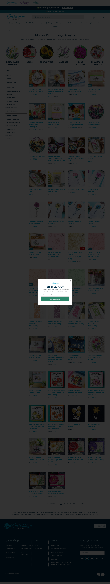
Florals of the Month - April (35, 356)
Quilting (48, 23)
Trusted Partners (58, 549)
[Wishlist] (99, 17)
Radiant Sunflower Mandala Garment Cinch (56, 91)
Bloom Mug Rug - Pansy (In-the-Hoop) (96, 459)
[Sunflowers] (47, 52)
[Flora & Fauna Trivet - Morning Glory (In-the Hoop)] (56, 145)
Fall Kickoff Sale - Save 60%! (55, 11)
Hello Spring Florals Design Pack (74, 357)
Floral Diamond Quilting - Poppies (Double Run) (36, 290)
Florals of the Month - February (36, 459)
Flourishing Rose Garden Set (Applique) (36, 125)
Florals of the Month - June (54, 124)
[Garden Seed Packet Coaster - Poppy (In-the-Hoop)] (56, 379)
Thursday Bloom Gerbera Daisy (36, 222)
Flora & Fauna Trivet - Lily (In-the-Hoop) (76, 158)
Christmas (60, 23)
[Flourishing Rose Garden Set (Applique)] (37, 111)
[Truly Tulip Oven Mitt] (37, 178)
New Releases (27, 545)
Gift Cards (10, 558)
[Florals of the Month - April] (37, 344)
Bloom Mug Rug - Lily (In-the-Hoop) (36, 492)
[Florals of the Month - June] (56, 111)
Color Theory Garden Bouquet (75, 392)
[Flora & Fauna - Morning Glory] (96, 111)
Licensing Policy (58, 552)
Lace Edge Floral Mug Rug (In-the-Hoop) (95, 357)
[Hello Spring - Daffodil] (96, 413)
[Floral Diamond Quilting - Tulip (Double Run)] (56, 241)
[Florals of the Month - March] (37, 379)
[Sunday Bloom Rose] (76, 178)
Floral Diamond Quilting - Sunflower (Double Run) (76, 256)
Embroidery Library (14, 573)
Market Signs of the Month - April (96, 289)
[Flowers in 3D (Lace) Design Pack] (76, 111)
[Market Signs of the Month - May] (56, 178)
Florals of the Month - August (74, 90)
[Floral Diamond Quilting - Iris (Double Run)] (76, 277)
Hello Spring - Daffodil (94, 425)
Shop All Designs (15, 23)
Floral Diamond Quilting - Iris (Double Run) (75, 290)
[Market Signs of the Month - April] (96, 277)
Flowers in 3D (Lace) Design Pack (75, 124)
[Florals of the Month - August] (76, 78)
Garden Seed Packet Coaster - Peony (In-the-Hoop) (96, 393)
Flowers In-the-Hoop (97, 63)
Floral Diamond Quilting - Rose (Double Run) (94, 255)
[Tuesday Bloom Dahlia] (76, 210)
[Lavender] (63, 52)
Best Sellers (30, 23)
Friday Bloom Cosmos (93, 191)
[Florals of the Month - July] (96, 78)
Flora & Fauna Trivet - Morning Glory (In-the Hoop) (56, 158)
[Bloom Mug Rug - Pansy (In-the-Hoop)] (96, 446)
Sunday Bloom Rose (76, 190)
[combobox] (58, 17)
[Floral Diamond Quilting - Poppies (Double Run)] (37, 277)
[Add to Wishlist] (44, 72)
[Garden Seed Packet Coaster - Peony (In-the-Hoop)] (96, 379)
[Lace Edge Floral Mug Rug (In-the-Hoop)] (96, 344)
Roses (29, 62)
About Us (55, 545)
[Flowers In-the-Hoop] (97, 52)
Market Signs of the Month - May (56, 191)
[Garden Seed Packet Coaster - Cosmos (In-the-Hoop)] (56, 413)
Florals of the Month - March (35, 392)
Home (7, 30)
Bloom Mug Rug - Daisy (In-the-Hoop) (56, 492)
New (41, 23)
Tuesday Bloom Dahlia (74, 222)
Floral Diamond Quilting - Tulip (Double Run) (55, 255)
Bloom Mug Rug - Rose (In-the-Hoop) (75, 459)
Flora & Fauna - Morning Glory (94, 124)
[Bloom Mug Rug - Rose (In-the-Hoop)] (76, 446)
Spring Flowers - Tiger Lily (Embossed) (36, 324)
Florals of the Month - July (94, 90)
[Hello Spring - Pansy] (76, 413)
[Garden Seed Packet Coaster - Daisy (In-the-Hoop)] (37, 413)
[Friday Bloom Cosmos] (96, 178)
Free (99, 23)
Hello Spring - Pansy (74, 425)
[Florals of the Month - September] (37, 78)
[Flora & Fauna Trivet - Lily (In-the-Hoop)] (76, 145)
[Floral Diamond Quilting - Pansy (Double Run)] (56, 277)
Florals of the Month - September (37, 90)
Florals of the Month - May (35, 253)
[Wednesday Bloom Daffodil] (56, 210)
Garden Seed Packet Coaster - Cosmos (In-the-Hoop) (56, 426)
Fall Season (72, 23)
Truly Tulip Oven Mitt (36, 191)
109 (74, 503)
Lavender (63, 62)
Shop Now (67, 8)
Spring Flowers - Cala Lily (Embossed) (95, 324)
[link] (50, 503)
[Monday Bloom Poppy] (96, 210)
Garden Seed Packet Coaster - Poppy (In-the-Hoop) (56, 393)
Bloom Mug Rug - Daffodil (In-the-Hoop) (55, 460)
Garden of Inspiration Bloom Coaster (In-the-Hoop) (56, 358)
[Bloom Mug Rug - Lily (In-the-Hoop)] (37, 480)
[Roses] (30, 52)
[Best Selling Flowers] (13, 52)
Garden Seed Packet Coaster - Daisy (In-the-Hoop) (37, 426)
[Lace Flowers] (80, 52)
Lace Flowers (80, 63)
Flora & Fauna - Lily (37, 156)
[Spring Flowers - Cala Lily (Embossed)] (96, 310)
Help (36, 545)
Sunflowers (46, 62)
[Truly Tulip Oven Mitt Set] (96, 145)
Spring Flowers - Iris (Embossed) (55, 323)
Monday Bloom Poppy (94, 222)
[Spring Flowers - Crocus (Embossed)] (76, 310)
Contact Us (100, 526)
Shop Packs (10, 549)
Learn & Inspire (87, 23)
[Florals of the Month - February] (37, 446)
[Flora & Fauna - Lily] (37, 145)
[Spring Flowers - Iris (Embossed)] (56, 310)
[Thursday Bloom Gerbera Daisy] (37, 210)
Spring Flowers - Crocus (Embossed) (76, 323)
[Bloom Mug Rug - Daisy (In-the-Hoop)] (56, 480)
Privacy (54, 559)
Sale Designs (26, 549)
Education (38, 549)
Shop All (9, 545)
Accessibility (56, 556)
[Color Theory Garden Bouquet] (76, 379)
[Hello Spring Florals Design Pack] (76, 344)
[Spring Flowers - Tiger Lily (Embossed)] (37, 310)
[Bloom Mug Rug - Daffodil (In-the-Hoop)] (56, 446)
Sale (54, 26)
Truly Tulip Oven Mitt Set (95, 157)
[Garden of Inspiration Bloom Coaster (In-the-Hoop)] (56, 344)
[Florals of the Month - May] (37, 241)
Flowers (12, 30)
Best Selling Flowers (12, 63)
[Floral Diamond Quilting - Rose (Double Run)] (96, 241)
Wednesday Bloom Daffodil (56, 222)
